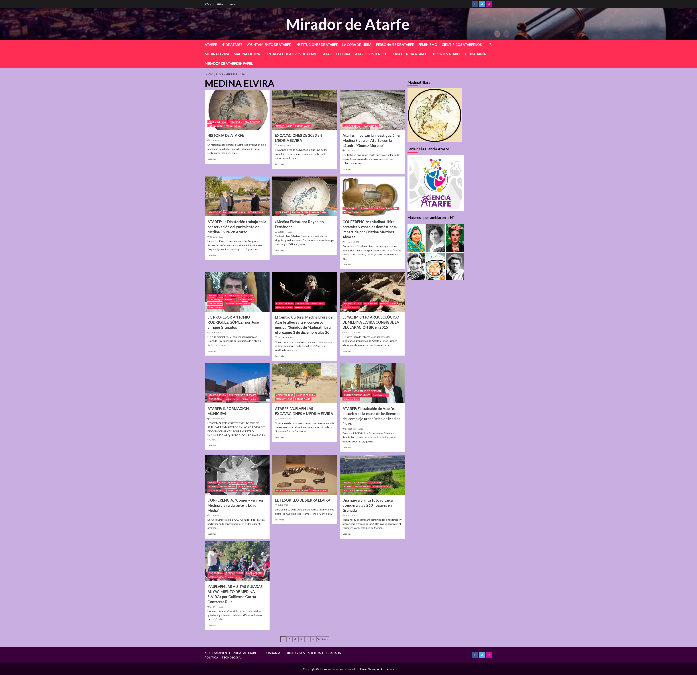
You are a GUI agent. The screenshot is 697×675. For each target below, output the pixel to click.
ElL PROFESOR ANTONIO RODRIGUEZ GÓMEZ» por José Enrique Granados (233, 322)
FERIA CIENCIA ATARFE (409, 54)
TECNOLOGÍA (231, 657)
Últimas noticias (233, 126)
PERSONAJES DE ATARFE (395, 45)
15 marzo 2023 (216, 237)
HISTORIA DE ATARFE (225, 135)
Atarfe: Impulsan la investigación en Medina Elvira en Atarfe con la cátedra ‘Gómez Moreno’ (372, 140)
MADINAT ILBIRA (247, 54)
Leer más (211, 158)
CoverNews (367, 669)
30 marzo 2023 (284, 145)
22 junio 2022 (216, 515)
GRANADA (333, 653)
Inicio (232, 4)
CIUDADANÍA (475, 54)
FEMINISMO (427, 45)
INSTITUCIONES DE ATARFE (316, 45)
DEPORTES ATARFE (446, 54)
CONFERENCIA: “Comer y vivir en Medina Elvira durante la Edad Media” (235, 505)
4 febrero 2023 (352, 242)
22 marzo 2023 (351, 150)
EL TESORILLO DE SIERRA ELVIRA (302, 500)
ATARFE (211, 45)
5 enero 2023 (216, 332)
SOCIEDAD (315, 653)
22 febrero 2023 (285, 232)
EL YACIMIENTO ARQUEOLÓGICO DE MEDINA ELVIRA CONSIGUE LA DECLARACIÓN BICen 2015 (371, 322)
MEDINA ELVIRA (217, 54)
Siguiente (322, 639)
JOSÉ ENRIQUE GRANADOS (222, 299)
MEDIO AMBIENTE (218, 653)
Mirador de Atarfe (347, 24)
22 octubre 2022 (217, 418)
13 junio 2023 (216, 140)
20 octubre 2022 (285, 418)
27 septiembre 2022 (354, 429)
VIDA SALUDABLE (246, 653)
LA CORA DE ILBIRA (357, 45)
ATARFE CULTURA (336, 54)
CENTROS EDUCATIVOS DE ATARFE (292, 54)
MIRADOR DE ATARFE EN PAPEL (229, 63)
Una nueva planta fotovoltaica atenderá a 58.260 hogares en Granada (368, 505)
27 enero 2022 (216, 607)
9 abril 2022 (283, 505)
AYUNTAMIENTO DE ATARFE (269, 45)
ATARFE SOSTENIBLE (371, 54)
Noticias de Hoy (216, 126)
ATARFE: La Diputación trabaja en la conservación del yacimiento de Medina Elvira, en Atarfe (236, 226)
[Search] (490, 44)
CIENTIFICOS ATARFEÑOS (462, 45)
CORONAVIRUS (294, 653)
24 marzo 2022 (351, 515)
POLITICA (348, 490)
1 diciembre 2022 (286, 337)
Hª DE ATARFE (231, 45)
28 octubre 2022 (352, 332)
